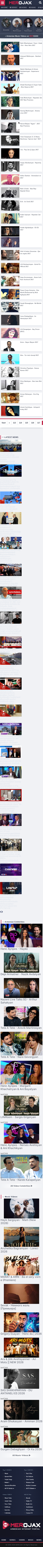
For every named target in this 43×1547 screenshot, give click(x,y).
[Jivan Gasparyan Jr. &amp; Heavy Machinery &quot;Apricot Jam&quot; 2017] (10, 140)
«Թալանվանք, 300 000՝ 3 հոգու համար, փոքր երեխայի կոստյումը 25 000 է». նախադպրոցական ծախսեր (10, 857)
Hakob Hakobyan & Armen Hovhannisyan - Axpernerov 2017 (29, 71)
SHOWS (24, 7)
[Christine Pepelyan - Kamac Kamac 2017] (10, 372)
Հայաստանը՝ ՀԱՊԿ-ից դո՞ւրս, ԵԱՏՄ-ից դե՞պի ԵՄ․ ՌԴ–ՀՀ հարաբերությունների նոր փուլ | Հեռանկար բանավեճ (11, 832)
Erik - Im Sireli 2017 (27, 201)
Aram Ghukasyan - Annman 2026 (21, 1421)
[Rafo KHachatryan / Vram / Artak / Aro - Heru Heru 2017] (10, 47)
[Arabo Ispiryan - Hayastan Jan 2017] (10, 218)
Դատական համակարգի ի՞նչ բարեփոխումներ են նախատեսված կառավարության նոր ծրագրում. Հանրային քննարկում (10, 484)
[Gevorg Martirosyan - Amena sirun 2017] (10, 114)
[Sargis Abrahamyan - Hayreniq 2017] (10, 166)
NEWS (33, 7)
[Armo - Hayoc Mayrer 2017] (10, 346)
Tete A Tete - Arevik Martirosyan (21, 1027)
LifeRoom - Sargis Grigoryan (18, 1117)
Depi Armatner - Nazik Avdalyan (21, 974)
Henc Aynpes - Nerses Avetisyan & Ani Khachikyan (21, 1146)
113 (14, 423)
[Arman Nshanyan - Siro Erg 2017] (10, 398)
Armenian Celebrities (14, 922)
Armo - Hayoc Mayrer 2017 (29, 342)
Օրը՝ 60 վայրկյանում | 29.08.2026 (10, 650)
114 (20, 423)
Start (4, 423)
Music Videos (10, 1197)
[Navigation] (2, 3)
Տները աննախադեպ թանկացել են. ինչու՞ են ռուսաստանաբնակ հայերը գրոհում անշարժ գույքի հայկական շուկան (10, 807)
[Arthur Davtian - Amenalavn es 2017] (10, 179)
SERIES (14, 7)
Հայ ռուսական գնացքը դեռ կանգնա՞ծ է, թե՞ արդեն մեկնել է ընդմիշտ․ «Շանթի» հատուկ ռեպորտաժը (11, 740)
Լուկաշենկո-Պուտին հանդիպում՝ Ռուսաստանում (9, 719)
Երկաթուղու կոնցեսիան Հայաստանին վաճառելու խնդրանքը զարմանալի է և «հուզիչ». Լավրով (10, 530)
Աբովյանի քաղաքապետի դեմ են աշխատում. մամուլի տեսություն (10, 762)
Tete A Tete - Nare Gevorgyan (19, 1057)
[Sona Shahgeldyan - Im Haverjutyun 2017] (10, 320)
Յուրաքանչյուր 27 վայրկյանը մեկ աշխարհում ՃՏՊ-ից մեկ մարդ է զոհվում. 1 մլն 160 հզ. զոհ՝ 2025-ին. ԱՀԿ (10, 671)
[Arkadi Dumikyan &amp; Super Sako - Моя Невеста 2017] (10, 88)
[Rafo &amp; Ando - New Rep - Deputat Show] (10, 192)
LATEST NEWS (11, 437)
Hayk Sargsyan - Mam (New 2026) (18, 1221)
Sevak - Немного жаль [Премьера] (15, 1307)
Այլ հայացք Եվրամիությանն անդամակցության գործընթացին (8, 508)
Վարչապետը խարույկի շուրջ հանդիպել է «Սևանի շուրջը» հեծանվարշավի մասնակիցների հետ (9, 458)
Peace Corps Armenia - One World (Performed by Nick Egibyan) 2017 (29, 292)
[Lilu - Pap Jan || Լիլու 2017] (10, 153)
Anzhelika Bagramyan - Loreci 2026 (19, 1250)
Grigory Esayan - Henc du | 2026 (21, 1333)
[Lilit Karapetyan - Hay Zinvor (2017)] (10, 333)
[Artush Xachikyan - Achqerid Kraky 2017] (10, 411)
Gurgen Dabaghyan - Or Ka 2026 (21, 1449)
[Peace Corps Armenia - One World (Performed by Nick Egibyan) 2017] (10, 294)
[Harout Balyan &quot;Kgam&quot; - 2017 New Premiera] (10, 127)
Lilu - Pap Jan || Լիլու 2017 (29, 150)
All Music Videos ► (21, 1455)
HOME (5, 7)
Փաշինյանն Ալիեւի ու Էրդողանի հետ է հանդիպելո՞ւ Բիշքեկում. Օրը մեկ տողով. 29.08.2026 (9, 581)
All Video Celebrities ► (21, 1186)
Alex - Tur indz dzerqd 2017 (29, 355)
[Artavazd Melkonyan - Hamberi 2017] (10, 60)
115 (26, 423)
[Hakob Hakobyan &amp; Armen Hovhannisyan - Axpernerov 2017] (10, 75)
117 (38, 423)
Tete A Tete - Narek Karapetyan (20, 1179)
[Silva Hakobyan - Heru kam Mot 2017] (10, 385)
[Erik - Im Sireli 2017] (10, 205)
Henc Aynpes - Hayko (14, 948)
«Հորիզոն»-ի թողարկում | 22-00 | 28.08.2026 (9, 879)
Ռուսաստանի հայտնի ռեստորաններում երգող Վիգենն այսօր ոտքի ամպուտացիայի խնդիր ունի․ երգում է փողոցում (10, 630)
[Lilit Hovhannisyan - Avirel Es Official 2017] (10, 268)
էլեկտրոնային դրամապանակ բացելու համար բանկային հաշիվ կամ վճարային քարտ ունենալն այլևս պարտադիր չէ (10, 697)
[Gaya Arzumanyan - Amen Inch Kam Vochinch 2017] (10, 281)
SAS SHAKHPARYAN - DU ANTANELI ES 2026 (16, 1392)
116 (32, 423)
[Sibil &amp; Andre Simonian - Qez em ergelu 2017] (10, 255)
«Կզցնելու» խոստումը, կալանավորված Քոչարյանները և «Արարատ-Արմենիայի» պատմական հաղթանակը (10, 556)
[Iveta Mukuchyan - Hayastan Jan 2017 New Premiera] (10, 101)
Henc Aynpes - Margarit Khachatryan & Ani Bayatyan (18, 1087)
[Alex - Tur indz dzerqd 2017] (10, 359)
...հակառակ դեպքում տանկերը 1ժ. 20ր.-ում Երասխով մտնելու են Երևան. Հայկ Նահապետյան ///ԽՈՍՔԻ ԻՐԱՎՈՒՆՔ (10, 605)
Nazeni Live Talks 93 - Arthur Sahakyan (19, 1001)
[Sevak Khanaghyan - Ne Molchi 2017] (10, 307)
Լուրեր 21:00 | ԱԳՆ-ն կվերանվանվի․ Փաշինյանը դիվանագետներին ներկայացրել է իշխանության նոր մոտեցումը (9, 901)
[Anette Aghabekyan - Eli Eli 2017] (10, 242)
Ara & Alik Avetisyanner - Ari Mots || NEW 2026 (18, 1360)
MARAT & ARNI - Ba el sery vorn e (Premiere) (20, 1278)
